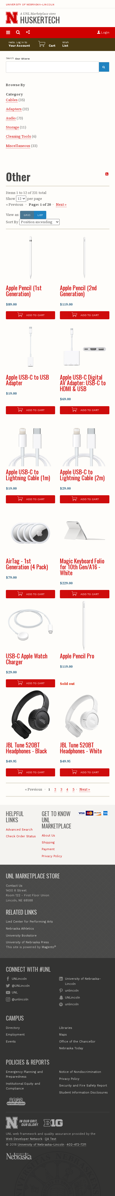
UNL (15, 992)
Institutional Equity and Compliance (23, 1086)
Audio (11, 118)
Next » (61, 204)
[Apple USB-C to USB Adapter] (30, 347)
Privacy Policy (52, 856)
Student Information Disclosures (83, 1092)
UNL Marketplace (35, 14)
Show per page (24, 198)
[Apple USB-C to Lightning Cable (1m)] (30, 442)
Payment (48, 849)
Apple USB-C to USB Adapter (27, 380)
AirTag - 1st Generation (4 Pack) (27, 563)
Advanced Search (19, 829)
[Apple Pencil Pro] (84, 626)
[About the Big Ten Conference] (53, 1123)
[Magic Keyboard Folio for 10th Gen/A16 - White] (84, 531)
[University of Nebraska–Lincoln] (12, 1123)
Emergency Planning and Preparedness (24, 1074)
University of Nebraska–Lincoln (30, 4)
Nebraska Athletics (20, 928)
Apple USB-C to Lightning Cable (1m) (28, 474)
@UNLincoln (21, 986)
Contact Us (14, 885)
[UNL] (12, 18)
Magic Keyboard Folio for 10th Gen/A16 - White (82, 566)
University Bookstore (21, 935)
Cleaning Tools (18, 136)
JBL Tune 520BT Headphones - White (81, 747)
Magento (48, 947)
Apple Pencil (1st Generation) (24, 290)
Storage (12, 127)
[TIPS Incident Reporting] (16, 1102)
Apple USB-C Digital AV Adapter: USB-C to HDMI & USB (83, 383)
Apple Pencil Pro (77, 655)
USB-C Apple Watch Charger (26, 658)
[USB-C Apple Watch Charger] (30, 626)
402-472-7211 (76, 1144)
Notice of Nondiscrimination (80, 1072)
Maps (63, 1034)
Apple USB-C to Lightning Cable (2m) (82, 474)
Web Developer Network (24, 1139)
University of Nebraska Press (27, 942)
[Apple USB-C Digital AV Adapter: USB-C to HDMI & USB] (84, 347)
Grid (27, 215)
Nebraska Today (71, 1048)
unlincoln (72, 990)
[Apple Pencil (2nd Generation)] (84, 258)
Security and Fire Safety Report (83, 1085)
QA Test (50, 1139)
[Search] (104, 67)
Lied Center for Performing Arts (29, 921)
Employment (15, 1034)
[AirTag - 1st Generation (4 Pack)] (30, 531)
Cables (12, 100)
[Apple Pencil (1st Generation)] (30, 258)
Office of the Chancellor (77, 1041)
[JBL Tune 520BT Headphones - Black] (30, 715)
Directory (13, 1028)
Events (11, 1041)
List (40, 215)
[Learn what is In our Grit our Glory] (29, 1122)
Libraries (65, 1028)
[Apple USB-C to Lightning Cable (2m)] (84, 442)
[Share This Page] (28, 32)
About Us (48, 835)
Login (105, 32)
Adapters (14, 109)
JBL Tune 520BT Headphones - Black (26, 747)
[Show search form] (18, 32)
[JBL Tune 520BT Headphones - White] (84, 715)
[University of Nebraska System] (19, 1156)
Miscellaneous (18, 146)
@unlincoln (20, 999)
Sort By (12, 222)
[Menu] (8, 32)
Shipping (48, 842)
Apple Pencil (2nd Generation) (78, 290)
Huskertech (40, 20)
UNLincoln (19, 979)
